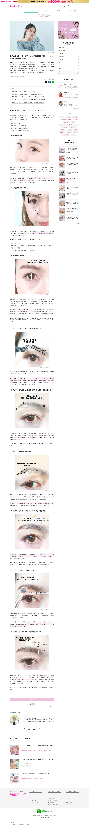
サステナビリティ (29, 824)
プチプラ (62, 129)
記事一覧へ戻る (32, 729)
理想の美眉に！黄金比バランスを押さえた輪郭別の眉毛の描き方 (28, 97)
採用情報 (55, 815)
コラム (60, 65)
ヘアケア (61, 59)
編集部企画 (75, 117)
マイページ (31, 798)
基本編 (76, 119)
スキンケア (61, 47)
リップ (76, 124)
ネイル (60, 62)
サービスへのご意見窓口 (53, 800)
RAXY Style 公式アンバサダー (26, 750)
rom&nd (50, 750)
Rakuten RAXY (16, 6)
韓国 (34, 750)
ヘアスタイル (64, 127)
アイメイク (15, 74)
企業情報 (34, 815)
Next (51, 706)
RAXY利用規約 (51, 802)
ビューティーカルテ (33, 800)
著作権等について (48, 815)
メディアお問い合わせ (52, 796)
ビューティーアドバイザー (34, 802)
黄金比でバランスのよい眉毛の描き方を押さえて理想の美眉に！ (28, 102)
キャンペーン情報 (44, 10)
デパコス (69, 132)
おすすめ (68, 117)
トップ (16, 10)
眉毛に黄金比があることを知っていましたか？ (23, 91)
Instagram (68, 798)
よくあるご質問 (72, 10)
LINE (67, 800)
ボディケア (61, 56)
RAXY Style (30, 10)
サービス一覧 (12, 824)
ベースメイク (62, 50)
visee (41, 778)
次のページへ (32, 699)
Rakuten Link (69, 802)
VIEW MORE (76, 109)
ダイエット (62, 132)
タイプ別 (73, 134)
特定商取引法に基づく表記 (53, 804)
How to (12, 76)
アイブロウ (22, 76)
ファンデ (75, 132)
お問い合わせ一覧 (20, 824)
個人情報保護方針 (40, 815)
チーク (45, 750)
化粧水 (75, 129)
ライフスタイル (65, 134)
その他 (60, 68)
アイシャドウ (36, 778)
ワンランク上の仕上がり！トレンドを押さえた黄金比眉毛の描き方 (28, 100)
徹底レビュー (66, 122)
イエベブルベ (40, 750)
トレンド (16, 76)
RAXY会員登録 (69, 794)
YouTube (68, 804)
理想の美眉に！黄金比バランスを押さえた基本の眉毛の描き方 (27, 94)
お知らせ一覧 (50, 794)
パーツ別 (28, 766)
